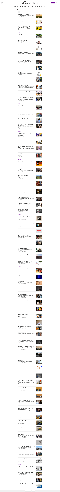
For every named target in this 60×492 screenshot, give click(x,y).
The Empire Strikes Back (22, 420)
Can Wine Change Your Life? (23, 235)
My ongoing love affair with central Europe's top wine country (25, 460)
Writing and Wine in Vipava (23, 77)
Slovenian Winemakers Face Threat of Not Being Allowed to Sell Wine (26, 27)
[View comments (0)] (23, 17)
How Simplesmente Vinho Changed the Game (25, 147)
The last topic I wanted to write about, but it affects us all (25, 230)
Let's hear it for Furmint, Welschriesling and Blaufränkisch (26, 454)
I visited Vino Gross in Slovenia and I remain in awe (25, 447)
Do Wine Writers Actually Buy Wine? (25, 34)
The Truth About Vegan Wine (23, 175)
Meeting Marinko (21, 360)
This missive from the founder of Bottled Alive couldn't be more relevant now (26, 199)
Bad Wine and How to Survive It (24, 91)
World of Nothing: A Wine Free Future (25, 229)
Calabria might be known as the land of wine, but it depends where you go (26, 54)
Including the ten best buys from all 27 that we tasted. (25, 99)
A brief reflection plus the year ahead (23, 210)
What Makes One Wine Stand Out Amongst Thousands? (26, 224)
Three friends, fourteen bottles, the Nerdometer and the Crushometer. (25, 155)
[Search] (48, 2)
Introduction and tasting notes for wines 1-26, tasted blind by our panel (26, 395)
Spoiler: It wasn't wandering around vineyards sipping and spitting (26, 342)
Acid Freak (20, 72)
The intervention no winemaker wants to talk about (25, 73)
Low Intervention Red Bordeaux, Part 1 (25, 472)
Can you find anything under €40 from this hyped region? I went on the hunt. (26, 108)
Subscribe (53, 2)
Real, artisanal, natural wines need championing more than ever (26, 127)
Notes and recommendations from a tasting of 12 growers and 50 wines (26, 163)
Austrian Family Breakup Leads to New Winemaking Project (25, 409)
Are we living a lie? (20, 288)
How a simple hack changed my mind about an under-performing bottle (25, 192)
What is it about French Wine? (23, 374)
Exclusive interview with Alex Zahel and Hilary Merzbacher (26, 410)
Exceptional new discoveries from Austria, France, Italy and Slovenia (26, 47)
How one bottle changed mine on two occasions (24, 236)
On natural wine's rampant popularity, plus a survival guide (26, 327)
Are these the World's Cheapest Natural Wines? (25, 381)
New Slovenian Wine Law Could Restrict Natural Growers (25, 125)
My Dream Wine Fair (22, 434)
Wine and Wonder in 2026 (23, 209)
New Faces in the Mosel (22, 248)
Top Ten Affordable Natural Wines (24, 203)
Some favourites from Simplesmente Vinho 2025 (24, 479)
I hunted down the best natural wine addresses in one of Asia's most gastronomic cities (25, 276)
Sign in (57, 2)
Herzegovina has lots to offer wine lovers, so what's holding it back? (26, 348)
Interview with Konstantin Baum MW (25, 320)
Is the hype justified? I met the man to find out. (24, 61)
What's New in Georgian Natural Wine (25, 161)
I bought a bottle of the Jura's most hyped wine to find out (26, 119)
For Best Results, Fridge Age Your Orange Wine (25, 190)
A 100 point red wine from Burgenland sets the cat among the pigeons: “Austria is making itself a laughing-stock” (26, 87)
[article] (30, 16)
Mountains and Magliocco (23, 52)
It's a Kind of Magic (21, 307)
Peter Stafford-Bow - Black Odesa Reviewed (26, 66)
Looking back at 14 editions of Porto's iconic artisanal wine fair (26, 149)
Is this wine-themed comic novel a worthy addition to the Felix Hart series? (26, 67)
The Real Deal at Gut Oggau (23, 314)
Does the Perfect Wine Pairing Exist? (25, 268)
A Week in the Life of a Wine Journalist (25, 340)
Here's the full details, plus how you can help (24, 28)
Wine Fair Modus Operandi (23, 415)
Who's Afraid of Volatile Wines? (24, 20)
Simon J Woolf (23, 16)
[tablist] (22, 12)
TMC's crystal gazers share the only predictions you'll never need (26, 218)
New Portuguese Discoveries (23, 478)
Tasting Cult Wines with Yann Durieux (25, 60)
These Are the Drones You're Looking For (25, 113)
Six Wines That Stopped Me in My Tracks (26, 45)
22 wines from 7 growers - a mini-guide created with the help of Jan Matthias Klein (26, 250)
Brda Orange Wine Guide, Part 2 (24, 387)
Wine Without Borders (22, 332)
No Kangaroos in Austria (22, 458)
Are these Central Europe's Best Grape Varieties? (25, 453)
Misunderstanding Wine (22, 40)
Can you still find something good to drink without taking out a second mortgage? (26, 141)
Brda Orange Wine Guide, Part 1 (24, 394)
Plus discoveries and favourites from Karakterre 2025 (25, 416)
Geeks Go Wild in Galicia (22, 153)
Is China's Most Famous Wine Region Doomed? (25, 255)
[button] (15, 6)
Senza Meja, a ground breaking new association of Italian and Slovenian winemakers (26, 334)
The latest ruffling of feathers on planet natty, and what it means (26, 367)
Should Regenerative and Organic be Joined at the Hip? (26, 169)
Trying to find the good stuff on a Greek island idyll (25, 282)
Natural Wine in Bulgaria (22, 294)
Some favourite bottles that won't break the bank (24, 204)
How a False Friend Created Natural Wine (26, 483)
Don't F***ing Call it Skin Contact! (24, 133)
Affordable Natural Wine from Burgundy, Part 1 (26, 106)
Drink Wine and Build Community (24, 197)
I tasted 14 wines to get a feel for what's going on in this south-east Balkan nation (25, 296)
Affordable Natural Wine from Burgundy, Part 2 (26, 98)
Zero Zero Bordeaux (21, 181)
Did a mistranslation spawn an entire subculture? (24, 484)
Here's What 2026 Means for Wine (24, 216)
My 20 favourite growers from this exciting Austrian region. (26, 15)
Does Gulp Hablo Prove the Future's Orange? (26, 365)
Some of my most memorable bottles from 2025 (24, 225)
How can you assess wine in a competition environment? (26, 428)
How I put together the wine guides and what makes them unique (26, 402)
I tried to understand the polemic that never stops (25, 262)
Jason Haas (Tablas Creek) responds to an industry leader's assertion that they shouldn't (26, 171)
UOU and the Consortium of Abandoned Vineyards (25, 361)
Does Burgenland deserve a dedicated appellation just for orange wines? (26, 302)
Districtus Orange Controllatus (24, 300)
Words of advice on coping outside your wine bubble (25, 92)
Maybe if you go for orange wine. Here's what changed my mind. (26, 270)
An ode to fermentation (21, 308)
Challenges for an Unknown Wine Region (26, 346)
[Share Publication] (50, 2)
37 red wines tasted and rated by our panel (24, 467)
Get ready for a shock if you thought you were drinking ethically (25, 177)
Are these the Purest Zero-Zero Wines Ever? (26, 446)
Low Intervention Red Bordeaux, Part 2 (25, 466)
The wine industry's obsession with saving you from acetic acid (26, 21)
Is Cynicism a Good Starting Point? (24, 440)
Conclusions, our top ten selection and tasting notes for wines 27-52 (26, 389)
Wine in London (21, 139)
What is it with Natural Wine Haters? (25, 261)
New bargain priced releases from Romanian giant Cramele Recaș (26, 383)
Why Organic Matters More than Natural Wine (26, 353)
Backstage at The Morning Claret (24, 400)
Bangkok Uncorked (21, 275)
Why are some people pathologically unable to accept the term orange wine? (26, 135)
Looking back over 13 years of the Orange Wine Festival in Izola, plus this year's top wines (26, 436)
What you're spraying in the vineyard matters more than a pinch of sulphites (26, 355)
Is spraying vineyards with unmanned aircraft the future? (26, 114)
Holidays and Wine (21, 281)
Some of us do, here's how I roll (22, 35)
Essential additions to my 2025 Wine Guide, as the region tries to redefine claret (26, 183)
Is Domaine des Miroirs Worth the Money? (26, 118)
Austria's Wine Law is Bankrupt (24, 85)
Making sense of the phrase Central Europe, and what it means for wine (25, 422)
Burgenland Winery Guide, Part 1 (24, 14)
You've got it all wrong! (21, 41)
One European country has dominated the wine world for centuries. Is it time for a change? (26, 375)
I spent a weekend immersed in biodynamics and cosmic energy (26, 316)
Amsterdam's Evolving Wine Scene (24, 326)
